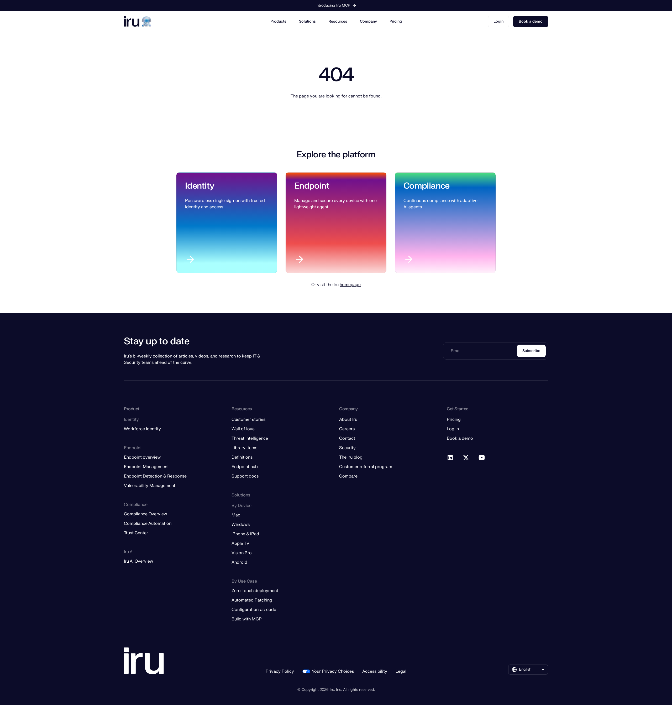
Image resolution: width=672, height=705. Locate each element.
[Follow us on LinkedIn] (450, 458)
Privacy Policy (280, 671)
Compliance (426, 185)
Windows (241, 524)
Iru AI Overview (138, 561)
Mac (236, 515)
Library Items (244, 447)
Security (347, 447)
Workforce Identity (142, 429)
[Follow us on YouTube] (482, 458)
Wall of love (243, 429)
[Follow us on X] (466, 458)
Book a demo (531, 21)
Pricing (396, 21)
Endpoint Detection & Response (155, 476)
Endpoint (311, 185)
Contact (347, 438)
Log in (453, 429)
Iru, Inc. (336, 689)
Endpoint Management (146, 466)
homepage (350, 284)
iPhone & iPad (245, 534)
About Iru (348, 419)
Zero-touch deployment (255, 590)
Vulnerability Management (149, 485)
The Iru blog (351, 457)
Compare (348, 476)
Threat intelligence (250, 438)
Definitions (242, 457)
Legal (401, 671)
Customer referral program (365, 466)
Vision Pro (242, 553)
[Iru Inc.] (144, 661)
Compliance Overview (145, 514)
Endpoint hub (245, 466)
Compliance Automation (147, 523)
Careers (347, 429)
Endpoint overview (142, 457)
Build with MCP (247, 619)
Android (239, 562)
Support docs (245, 476)
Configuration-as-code (254, 609)
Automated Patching (252, 600)
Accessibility (374, 671)
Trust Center (136, 533)
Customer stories (248, 419)
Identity (199, 185)
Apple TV (240, 543)
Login (498, 21)
